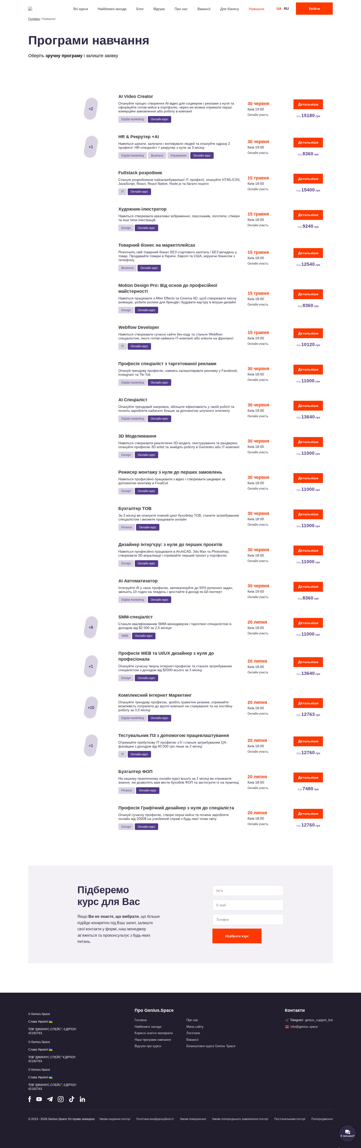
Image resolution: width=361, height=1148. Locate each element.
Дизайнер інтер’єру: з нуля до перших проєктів (170, 544)
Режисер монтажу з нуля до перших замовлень (170, 472)
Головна (34, 19)
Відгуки (159, 9)
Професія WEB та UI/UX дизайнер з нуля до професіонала (166, 656)
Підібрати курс (237, 936)
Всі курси (80, 9)
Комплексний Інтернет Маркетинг (155, 695)
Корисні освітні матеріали (154, 1033)
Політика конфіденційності (155, 1119)
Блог (140, 9)
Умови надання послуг (114, 1119)
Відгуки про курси (148, 1046)
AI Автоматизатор (138, 580)
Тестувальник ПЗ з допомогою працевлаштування (173, 735)
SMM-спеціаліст (135, 616)
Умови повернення (193, 1119)
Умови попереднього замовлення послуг (240, 1119)
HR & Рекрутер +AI (138, 136)
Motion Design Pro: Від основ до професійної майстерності (167, 288)
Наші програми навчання (153, 1039)
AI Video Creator (135, 96)
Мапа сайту (195, 1026)
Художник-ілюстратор (142, 209)
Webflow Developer (138, 327)
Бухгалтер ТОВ (135, 508)
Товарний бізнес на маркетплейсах (156, 245)
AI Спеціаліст (132, 399)
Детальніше (308, 104)
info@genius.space (304, 1026)
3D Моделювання (137, 436)
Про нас (181, 9)
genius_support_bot (319, 1020)
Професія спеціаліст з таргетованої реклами (167, 363)
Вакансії (203, 9)
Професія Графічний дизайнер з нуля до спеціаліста (176, 807)
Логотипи (193, 1033)
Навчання (256, 9)
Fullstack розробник (140, 172)
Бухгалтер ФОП (135, 771)
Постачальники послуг (289, 1119)
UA (279, 9)
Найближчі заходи (112, 9)
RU (286, 9)
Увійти (314, 9)
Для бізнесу (229, 9)
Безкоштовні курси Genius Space (210, 1046)
